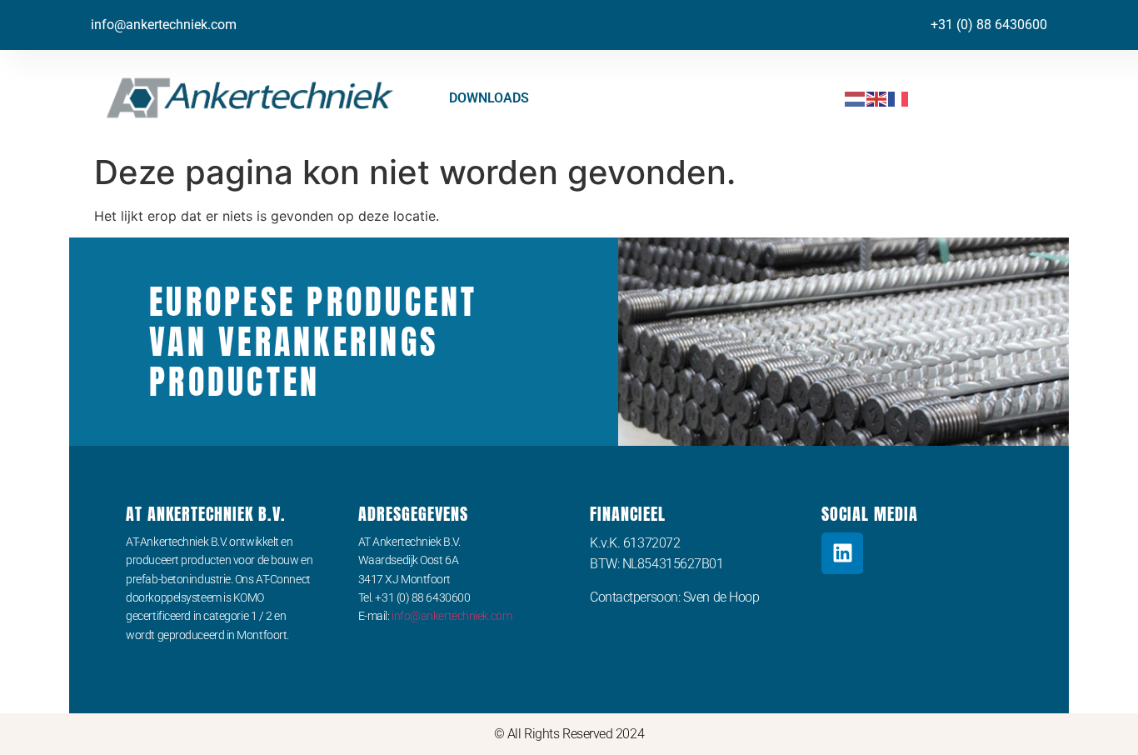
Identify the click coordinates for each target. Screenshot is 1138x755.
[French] (899, 98)
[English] (877, 98)
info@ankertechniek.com (164, 24)
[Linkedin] (842, 553)
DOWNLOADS (489, 98)
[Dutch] (855, 98)
